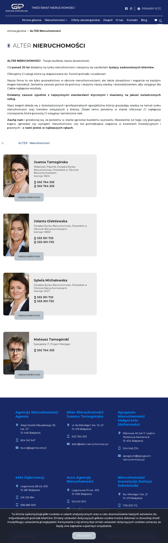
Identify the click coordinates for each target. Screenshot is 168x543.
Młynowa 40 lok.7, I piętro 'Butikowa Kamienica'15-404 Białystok (139, 437)
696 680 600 (28, 505)
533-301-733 (45, 242)
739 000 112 (130, 505)
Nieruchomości (55, 20)
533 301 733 (45, 238)
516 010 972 (79, 501)
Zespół (107, 20)
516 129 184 (27, 497)
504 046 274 (130, 448)
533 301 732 (45, 297)
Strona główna (31, 20)
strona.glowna (16, 31)
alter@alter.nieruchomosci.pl (90, 444)
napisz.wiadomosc (29, 197)
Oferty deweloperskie (85, 20)
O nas (119, 20)
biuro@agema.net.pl (33, 447)
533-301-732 (45, 301)
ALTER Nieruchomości (45, 31)
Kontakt (132, 20)
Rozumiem (84, 535)
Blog (144, 20)
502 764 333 (45, 182)
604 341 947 (28, 440)
